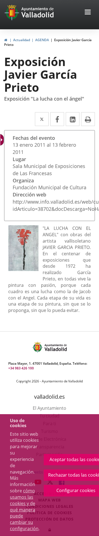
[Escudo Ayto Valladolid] (38, 347)
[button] (88, 13)
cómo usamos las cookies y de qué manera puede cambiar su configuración (24, 510)
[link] (5, 40)
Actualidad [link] (21, 40)
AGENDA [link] (42, 40)
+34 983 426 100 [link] (21, 368)
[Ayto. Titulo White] (37, 12)
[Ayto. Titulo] (55, 347)
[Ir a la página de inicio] (12, 12)
